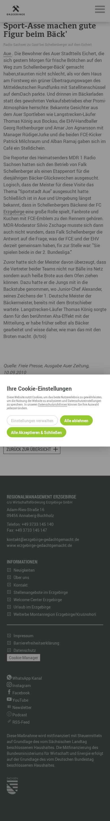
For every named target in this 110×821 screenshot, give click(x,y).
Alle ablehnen (76, 420)
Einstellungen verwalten (32, 420)
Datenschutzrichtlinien (52, 404)
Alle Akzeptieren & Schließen (36, 432)
